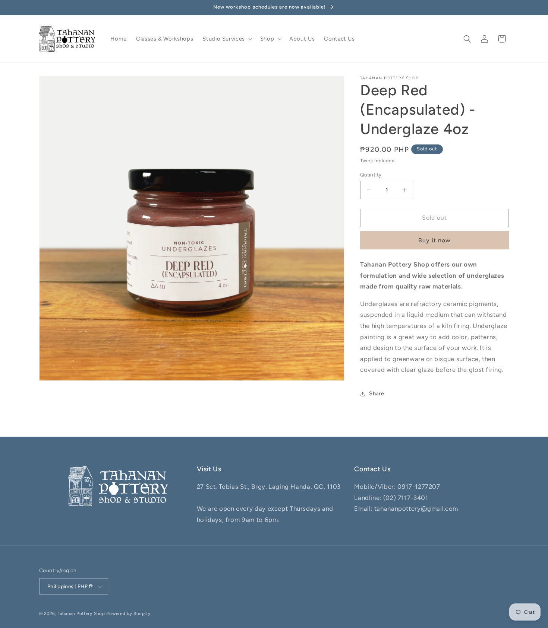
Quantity (370, 175)
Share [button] (376, 393)
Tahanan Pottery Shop (81, 613)
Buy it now (434, 240)
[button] (226, 39)
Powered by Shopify (128, 613)
